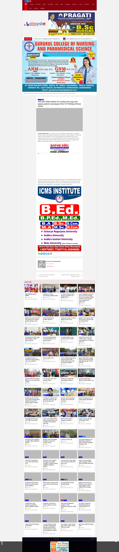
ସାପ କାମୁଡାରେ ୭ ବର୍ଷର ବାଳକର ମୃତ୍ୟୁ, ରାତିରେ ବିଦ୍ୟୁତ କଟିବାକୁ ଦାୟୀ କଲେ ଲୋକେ (68, 525)
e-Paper (42, 8)
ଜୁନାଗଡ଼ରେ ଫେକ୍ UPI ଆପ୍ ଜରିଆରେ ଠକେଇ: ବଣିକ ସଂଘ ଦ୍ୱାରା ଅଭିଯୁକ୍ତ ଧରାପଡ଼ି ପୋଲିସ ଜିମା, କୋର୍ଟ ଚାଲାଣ (85, 485)
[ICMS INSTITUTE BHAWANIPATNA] (59, 187)
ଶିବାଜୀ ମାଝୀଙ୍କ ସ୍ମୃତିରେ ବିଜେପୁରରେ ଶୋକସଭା (66, 419)
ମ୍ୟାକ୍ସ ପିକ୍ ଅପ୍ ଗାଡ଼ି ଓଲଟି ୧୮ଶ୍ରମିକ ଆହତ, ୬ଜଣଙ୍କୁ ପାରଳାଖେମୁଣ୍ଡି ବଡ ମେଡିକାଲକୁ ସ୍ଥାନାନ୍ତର (86, 339)
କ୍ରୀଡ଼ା (62, 4)
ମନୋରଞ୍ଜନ (67, 4)
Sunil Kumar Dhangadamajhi (53, 261)
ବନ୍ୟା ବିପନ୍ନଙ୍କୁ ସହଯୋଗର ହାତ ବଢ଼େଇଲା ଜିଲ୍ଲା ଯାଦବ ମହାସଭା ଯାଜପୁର (49, 338)
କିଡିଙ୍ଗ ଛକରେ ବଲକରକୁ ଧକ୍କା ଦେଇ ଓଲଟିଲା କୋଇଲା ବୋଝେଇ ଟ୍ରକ (50, 484)
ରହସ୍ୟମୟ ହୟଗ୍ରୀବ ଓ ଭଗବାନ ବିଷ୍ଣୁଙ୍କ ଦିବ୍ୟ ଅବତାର (68, 318)
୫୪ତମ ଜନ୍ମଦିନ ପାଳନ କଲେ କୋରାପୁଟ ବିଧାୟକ (49, 379)
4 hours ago (82, 303)
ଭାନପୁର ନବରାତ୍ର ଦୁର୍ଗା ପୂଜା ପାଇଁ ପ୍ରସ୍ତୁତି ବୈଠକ (85, 419)
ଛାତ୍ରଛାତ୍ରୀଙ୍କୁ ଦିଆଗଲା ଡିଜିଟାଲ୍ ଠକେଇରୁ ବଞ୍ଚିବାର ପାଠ (86, 379)
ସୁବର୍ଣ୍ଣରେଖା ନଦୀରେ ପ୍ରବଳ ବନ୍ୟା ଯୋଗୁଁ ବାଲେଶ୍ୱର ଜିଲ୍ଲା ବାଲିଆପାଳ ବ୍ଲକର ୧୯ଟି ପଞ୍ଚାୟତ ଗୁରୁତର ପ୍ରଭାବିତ (32, 400)
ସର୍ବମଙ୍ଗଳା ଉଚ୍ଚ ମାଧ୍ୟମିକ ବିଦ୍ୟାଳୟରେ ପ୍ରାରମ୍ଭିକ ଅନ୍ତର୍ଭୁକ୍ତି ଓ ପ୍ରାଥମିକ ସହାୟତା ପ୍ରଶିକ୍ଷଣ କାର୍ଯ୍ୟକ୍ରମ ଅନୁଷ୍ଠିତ (50, 463)
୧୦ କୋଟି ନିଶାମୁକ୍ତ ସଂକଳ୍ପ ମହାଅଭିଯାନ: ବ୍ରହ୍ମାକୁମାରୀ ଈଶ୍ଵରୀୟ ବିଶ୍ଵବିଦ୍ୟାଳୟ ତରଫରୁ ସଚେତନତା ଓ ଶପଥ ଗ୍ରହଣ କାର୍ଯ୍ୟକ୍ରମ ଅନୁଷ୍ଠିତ (50, 527)
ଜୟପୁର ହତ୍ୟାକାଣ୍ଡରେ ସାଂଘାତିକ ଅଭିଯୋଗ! (48, 318)
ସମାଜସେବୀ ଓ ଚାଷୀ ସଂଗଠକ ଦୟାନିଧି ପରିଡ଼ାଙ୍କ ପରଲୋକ (49, 504)
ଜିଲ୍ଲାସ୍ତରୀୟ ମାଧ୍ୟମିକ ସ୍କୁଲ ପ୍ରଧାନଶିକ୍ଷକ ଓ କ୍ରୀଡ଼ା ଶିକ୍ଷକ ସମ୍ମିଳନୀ (32, 338)
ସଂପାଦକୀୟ (36, 8)
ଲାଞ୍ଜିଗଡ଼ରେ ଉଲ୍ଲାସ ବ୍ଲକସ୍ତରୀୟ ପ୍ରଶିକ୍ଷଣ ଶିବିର (50, 294)
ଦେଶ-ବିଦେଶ (38, 4)
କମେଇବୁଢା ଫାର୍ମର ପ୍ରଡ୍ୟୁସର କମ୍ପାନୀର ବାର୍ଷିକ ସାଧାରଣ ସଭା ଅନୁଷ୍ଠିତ (32, 441)
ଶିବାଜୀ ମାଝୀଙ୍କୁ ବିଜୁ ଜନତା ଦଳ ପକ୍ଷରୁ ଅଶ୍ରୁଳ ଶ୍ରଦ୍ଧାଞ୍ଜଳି (86, 398)
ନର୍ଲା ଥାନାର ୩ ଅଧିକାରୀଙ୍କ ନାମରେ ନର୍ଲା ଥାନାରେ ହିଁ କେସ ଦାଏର (31, 462)
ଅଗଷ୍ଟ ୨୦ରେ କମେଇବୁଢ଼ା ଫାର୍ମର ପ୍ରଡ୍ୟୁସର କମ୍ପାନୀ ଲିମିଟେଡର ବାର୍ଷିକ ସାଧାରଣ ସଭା (86, 462)
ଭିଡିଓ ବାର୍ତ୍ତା (86, 4)
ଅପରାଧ (80, 4)
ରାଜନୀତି (44, 4)
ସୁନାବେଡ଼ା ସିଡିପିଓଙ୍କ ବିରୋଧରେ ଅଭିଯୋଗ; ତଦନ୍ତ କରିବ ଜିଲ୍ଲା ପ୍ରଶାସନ (32, 380)
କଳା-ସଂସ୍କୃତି (50, 4)
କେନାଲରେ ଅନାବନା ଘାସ (66, 439)
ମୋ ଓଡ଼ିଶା (31, 4)
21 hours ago (28, 342)
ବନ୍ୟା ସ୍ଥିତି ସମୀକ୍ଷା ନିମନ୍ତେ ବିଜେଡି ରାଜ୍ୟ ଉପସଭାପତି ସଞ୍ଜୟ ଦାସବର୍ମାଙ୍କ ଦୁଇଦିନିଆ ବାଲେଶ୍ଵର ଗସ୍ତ (86, 442)
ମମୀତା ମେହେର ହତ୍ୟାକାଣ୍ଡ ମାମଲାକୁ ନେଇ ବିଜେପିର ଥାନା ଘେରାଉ (47, 275)
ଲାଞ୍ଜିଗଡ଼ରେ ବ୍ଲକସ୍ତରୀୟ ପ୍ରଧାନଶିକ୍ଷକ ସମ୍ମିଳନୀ (67, 379)
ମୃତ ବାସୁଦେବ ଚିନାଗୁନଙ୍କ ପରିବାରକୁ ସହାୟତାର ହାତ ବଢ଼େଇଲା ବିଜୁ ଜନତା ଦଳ (85, 505)
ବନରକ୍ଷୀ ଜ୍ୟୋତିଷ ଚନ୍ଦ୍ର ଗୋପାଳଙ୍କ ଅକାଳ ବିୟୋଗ (67, 337)
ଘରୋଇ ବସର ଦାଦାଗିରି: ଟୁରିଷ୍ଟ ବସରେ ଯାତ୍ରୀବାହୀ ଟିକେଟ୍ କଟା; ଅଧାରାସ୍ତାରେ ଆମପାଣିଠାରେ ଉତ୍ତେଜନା (50, 421)
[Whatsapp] (39, 254)
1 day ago (64, 364)
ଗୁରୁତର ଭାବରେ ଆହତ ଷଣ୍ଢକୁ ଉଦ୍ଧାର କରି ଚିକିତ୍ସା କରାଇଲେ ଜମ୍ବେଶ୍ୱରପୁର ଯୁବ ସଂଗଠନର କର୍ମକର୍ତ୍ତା (86, 360)
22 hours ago (64, 340)
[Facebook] (41, 254)
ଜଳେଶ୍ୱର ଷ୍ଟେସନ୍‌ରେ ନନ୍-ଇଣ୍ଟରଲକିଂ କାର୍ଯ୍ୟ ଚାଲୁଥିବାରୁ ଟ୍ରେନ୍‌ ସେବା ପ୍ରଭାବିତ (32, 359)
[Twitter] (46, 254)
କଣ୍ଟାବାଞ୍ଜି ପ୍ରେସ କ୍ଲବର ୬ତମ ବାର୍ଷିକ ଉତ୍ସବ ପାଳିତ (31, 419)
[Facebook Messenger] (44, 254)
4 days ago (46, 487)
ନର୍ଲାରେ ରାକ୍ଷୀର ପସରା (48, 358)
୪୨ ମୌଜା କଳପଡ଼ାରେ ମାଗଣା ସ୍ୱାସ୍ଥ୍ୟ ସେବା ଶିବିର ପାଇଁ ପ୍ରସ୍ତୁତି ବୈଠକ (67, 295)
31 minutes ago (29, 297)
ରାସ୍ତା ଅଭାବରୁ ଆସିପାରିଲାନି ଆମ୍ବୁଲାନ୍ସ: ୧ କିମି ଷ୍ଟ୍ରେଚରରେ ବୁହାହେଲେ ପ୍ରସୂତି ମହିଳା (68, 506)
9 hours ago (64, 321)
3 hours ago (64, 298)
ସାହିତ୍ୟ (56, 4)
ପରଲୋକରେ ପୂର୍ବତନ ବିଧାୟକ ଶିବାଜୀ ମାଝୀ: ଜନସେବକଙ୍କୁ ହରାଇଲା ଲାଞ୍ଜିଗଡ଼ (32, 484)
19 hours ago (82, 322)
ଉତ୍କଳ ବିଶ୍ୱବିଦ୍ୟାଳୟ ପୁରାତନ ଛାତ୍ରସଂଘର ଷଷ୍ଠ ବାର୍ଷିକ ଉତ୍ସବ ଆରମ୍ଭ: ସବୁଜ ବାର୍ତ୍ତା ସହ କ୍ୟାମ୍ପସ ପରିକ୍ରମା (68, 360)
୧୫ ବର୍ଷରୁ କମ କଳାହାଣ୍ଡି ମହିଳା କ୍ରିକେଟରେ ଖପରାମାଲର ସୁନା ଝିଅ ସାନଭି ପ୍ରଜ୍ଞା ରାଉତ (50, 399)
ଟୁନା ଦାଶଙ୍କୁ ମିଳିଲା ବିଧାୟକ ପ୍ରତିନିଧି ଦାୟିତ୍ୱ (67, 483)
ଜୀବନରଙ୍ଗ (74, 4)
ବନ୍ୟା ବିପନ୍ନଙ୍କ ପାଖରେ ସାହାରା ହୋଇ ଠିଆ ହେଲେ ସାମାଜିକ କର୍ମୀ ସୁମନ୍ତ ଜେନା (68, 462)
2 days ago (64, 382)
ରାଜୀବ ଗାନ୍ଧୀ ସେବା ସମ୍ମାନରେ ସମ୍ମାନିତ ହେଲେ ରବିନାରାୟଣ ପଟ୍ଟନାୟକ (68, 399)
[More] (51, 254)
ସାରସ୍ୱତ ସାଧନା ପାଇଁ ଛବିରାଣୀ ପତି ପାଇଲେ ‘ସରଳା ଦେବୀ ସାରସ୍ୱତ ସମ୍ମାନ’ (50, 441)
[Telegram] (49, 254)
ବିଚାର (30, 8)
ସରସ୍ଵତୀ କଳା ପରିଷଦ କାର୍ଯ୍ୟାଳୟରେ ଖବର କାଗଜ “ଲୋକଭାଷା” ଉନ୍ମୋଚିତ (70, 275)
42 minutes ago (47, 297)
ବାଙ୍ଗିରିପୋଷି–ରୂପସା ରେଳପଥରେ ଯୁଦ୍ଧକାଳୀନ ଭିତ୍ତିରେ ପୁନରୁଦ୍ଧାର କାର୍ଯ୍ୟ (31, 505)
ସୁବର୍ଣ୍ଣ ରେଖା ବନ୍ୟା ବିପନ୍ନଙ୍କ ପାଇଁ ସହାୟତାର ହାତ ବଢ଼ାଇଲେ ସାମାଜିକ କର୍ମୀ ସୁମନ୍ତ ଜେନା (32, 319)
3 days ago (28, 465)
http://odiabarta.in (49, 266)
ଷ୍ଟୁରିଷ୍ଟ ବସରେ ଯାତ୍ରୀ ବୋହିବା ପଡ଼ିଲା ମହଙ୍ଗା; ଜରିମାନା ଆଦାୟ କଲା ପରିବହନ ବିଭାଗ (86, 319)
